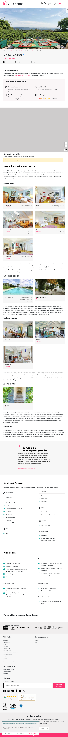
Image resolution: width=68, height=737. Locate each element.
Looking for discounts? (59, 685)
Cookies (5, 673)
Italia (36, 642)
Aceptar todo (32, 733)
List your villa (7, 650)
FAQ (4, 644)
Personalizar (8, 733)
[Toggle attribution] (66, 150)
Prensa (5, 658)
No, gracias (20, 733)
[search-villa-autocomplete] (45, 3)
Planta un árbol (7, 654)
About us (5, 640)
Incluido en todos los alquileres (26, 468)
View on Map (12, 58)
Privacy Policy (7, 671)
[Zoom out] (66, 145)
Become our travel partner (10, 662)
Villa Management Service (10, 652)
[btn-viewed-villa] (54, 3)
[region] (34, 130)
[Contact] (42, 3)
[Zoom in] (66, 143)
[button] (34, 167)
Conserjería (6, 648)
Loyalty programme (8, 660)
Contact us (6, 642)
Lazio (6, 58)
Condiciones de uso (9, 669)
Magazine (6, 656)
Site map (5, 646)
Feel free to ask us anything (22, 75)
